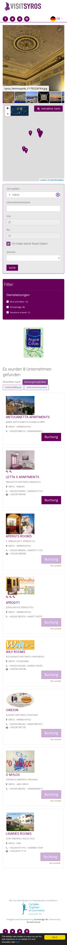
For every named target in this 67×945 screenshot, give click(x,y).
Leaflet (43, 179)
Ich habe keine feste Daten (30, 244)
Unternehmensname (18, 202)
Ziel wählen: (13, 188)
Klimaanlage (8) (17, 307)
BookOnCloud (33, 922)
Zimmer (11, 252)
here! (17, 942)
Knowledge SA (41, 919)
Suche (12, 267)
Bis (8, 229)
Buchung (51, 437)
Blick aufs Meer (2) (19, 301)
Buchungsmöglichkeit (35, 381)
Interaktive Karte (50, 108)
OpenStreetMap (56, 179)
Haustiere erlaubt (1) (20, 312)
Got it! (54, 937)
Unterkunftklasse (13, 387)
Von (8, 216)
